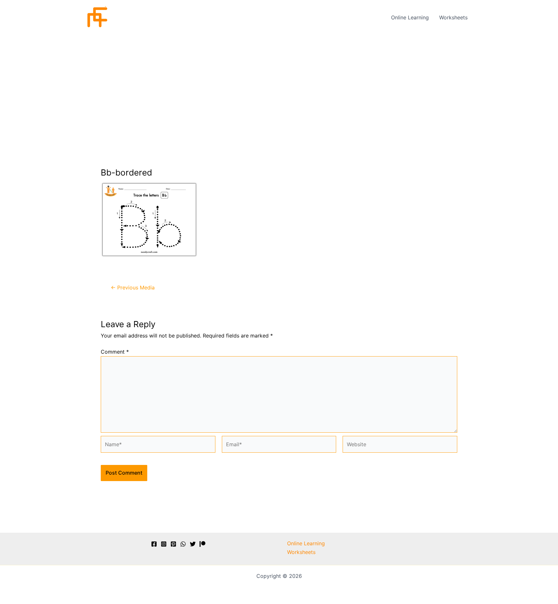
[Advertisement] (279, 83)
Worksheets (453, 17)
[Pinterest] (173, 544)
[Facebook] (154, 544)
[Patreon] (202, 544)
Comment (115, 351)
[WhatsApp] (183, 544)
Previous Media (133, 287)
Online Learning (410, 17)
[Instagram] (164, 544)
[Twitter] (193, 544)
